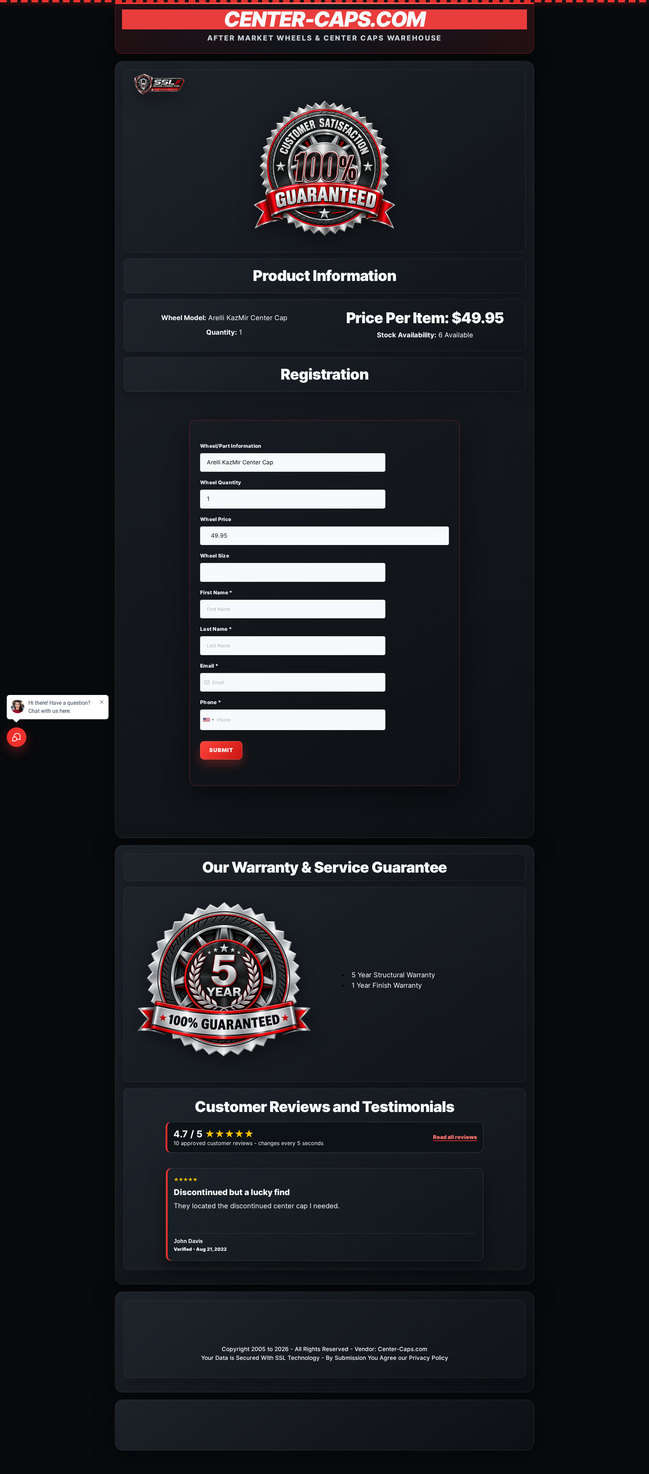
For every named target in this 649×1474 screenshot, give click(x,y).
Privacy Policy (428, 1357)
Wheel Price (215, 519)
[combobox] (208, 720)
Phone (210, 702)
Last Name (216, 629)
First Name (216, 592)
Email (209, 666)
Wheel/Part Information (231, 446)
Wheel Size (214, 555)
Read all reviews (455, 1137)
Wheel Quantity (220, 482)
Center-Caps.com (402, 1349)
